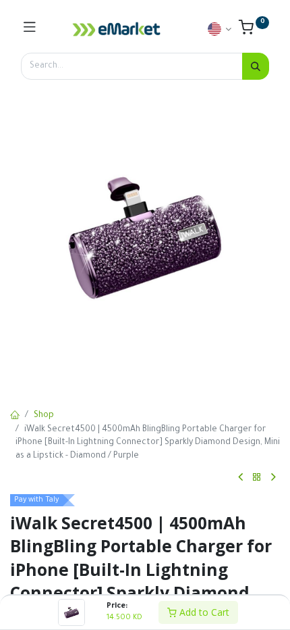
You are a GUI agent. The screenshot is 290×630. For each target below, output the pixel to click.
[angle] (240, 477)
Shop (44, 415)
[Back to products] (257, 477)
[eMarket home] (116, 29)
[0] (254, 31)
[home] (15, 416)
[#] (29, 29)
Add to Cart (203, 612)
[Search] (255, 66)
